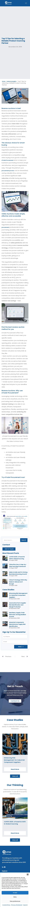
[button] (27, 874)
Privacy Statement (16, 905)
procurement (5, 227)
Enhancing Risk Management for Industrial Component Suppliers (18, 595)
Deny (15, 897)
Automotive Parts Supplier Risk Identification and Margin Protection (17, 605)
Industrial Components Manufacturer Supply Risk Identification (17, 624)
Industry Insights (11, 81)
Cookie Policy (6, 905)
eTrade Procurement (8, 160)
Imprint (25, 905)
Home (3, 81)
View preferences (15, 901)
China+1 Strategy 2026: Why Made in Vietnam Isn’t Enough (18, 582)
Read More (15, 769)
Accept (15, 892)
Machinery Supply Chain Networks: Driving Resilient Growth (17, 614)
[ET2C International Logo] (8, 3)
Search (23, 540)
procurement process (8, 170)
